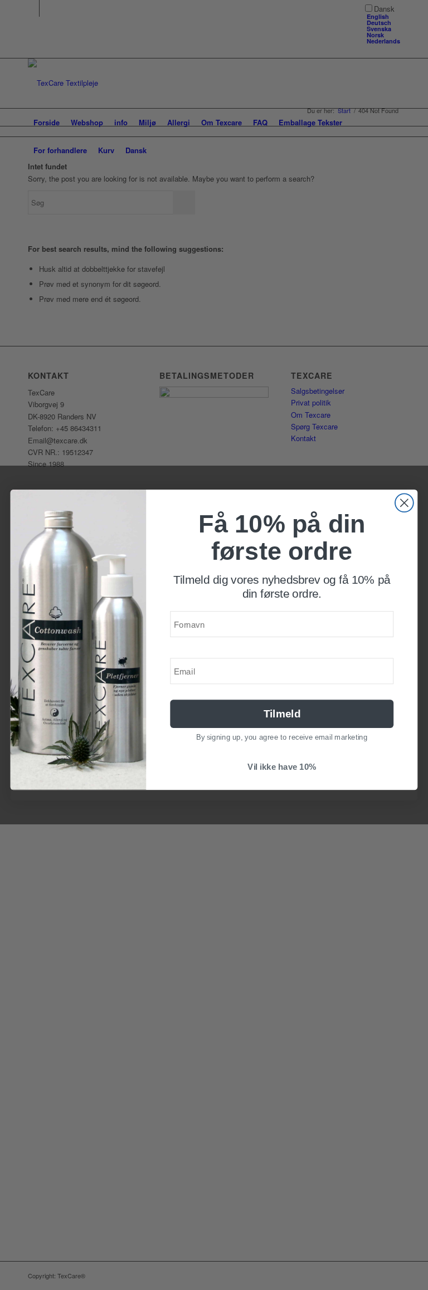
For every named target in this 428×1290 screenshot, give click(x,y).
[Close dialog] (404, 502)
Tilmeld (282, 714)
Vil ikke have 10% (281, 767)
